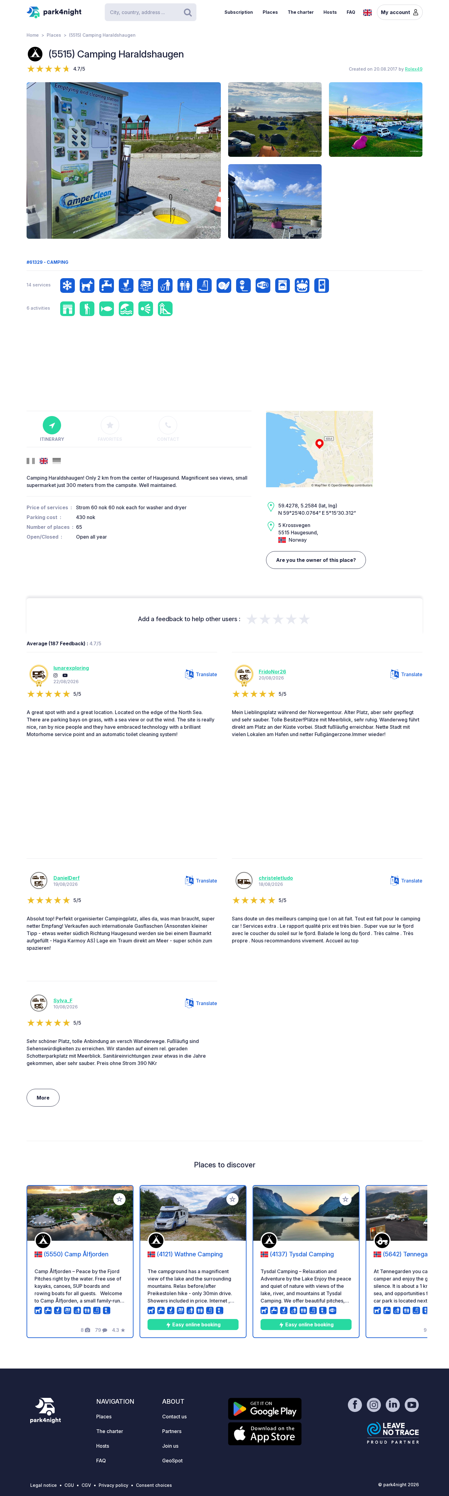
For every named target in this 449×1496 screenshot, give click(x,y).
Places (270, 12)
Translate (206, 674)
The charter (301, 12)
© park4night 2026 (398, 1484)
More (43, 1098)
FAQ (351, 12)
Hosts (330, 12)
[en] (367, 12)
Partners (171, 1431)
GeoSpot (172, 1460)
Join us (170, 1446)
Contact (168, 439)
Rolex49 (413, 69)
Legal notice (43, 1485)
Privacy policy (113, 1485)
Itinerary (52, 439)
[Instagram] (55, 675)
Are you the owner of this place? (316, 560)
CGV (86, 1485)
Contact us (174, 1416)
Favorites (110, 439)
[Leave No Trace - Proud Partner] (393, 1433)
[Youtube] (65, 675)
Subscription (238, 12)
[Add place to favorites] (119, 1199)
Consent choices (154, 1485)
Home (33, 35)
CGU (69, 1485)
